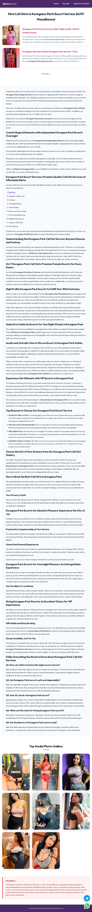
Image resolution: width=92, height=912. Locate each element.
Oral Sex (11, 192)
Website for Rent (81, 4)
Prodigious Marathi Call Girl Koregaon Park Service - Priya (50, 51)
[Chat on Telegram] (87, 898)
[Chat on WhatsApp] (87, 906)
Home (56, 4)
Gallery (66, 4)
